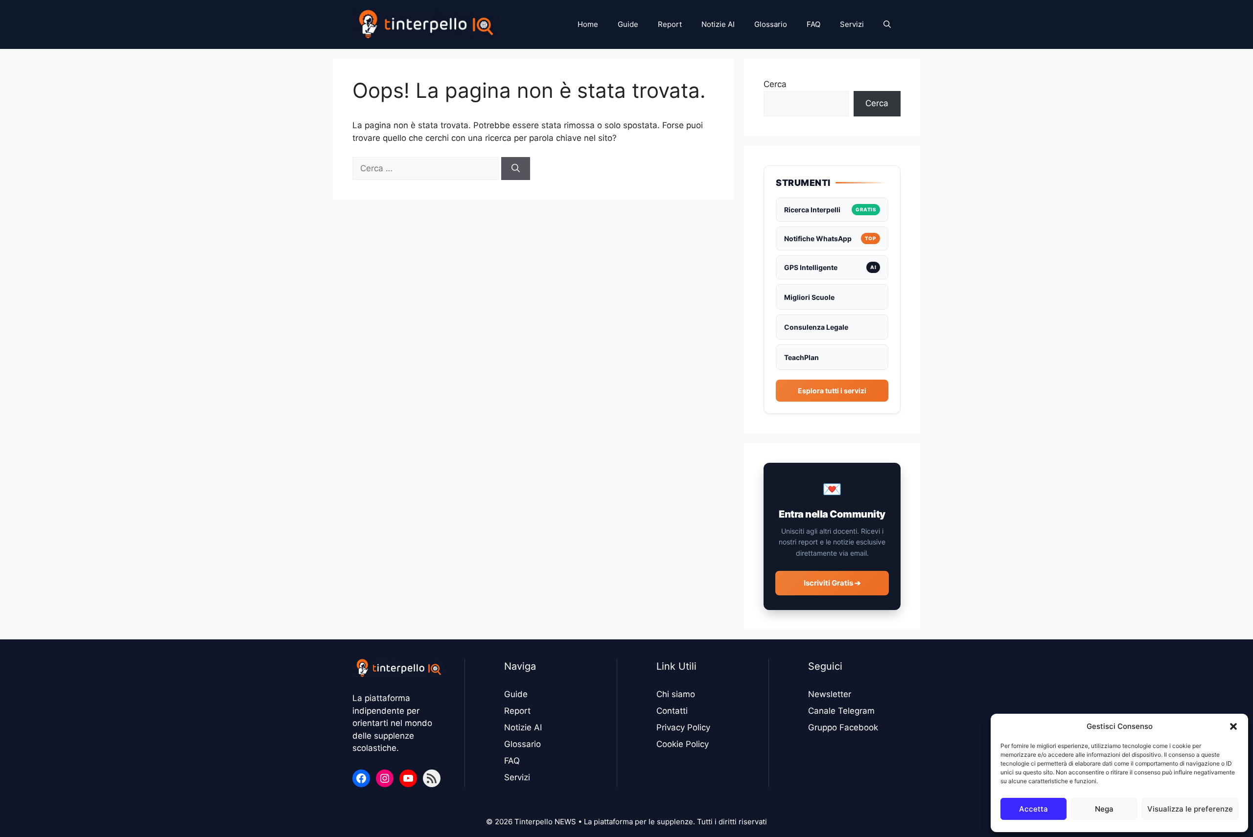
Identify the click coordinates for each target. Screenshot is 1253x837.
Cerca (775, 84)
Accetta (1033, 809)
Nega (1104, 809)
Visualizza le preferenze (1190, 809)
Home (588, 24)
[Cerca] (515, 169)
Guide (628, 24)
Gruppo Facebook (843, 727)
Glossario (770, 24)
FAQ (813, 24)
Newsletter (829, 694)
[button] (1233, 726)
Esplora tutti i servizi (832, 390)
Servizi (852, 24)
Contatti (672, 711)
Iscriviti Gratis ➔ (832, 583)
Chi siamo (675, 694)
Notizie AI (718, 24)
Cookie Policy (682, 744)
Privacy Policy (683, 727)
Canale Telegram (841, 711)
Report (670, 24)
